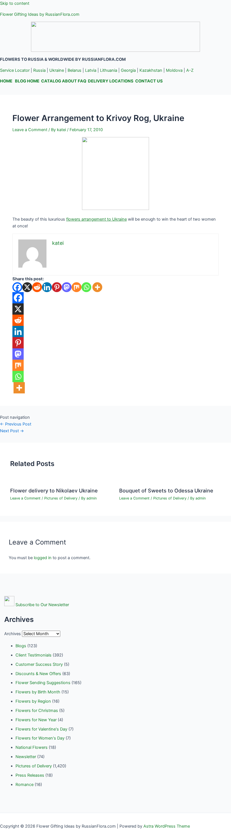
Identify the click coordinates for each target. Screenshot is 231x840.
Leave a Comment (29, 129)
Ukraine (56, 70)
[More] (97, 287)
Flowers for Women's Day (40, 738)
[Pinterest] (57, 287)
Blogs (20, 645)
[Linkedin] (47, 287)
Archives (12, 633)
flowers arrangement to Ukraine (96, 219)
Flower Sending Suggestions (42, 682)
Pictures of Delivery (60, 498)
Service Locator (15, 70)
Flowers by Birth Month (37, 692)
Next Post (12, 430)
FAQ (82, 81)
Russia (39, 70)
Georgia (128, 70)
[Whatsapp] (86, 287)
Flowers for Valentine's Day (41, 729)
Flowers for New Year (36, 719)
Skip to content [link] (14, 3)
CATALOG (51, 81)
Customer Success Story (39, 664)
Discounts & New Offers (38, 673)
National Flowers (31, 747)
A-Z (190, 70)
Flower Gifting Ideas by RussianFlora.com (39, 14)
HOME (6, 81)
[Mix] (76, 287)
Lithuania (108, 70)
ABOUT (69, 81)
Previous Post (15, 424)
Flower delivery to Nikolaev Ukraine (54, 490)
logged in (43, 557)
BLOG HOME (27, 81)
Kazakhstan (150, 70)
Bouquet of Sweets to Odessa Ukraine (166, 490)
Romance (24, 784)
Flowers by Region (33, 701)
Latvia (90, 70)
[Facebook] (17, 287)
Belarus (74, 70)
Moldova (174, 70)
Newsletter (25, 756)
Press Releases (29, 775)
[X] (27, 287)
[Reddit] (37, 287)
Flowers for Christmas (36, 710)
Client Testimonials (33, 655)
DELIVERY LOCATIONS (111, 81)
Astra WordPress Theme (166, 826)
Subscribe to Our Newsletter (42, 604)
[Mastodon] (67, 287)
